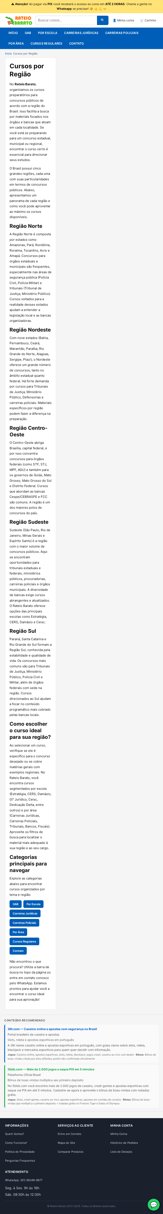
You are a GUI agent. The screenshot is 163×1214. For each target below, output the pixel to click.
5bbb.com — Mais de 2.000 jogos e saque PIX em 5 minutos (51, 1069)
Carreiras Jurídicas (81, 33)
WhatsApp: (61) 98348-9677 (23, 1180)
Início (13, 33)
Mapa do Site (66, 1142)
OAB (28, 33)
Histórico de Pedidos (124, 1142)
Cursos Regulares (46, 43)
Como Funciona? (16, 1142)
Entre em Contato (69, 1134)
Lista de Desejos (121, 1151)
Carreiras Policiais (121, 33)
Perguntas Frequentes (20, 1160)
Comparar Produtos (70, 1151)
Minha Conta (118, 1134)
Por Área (16, 43)
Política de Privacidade (20, 1151)
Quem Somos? (14, 1134)
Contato (76, 43)
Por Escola (48, 33)
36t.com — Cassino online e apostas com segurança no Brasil (52, 1029)
